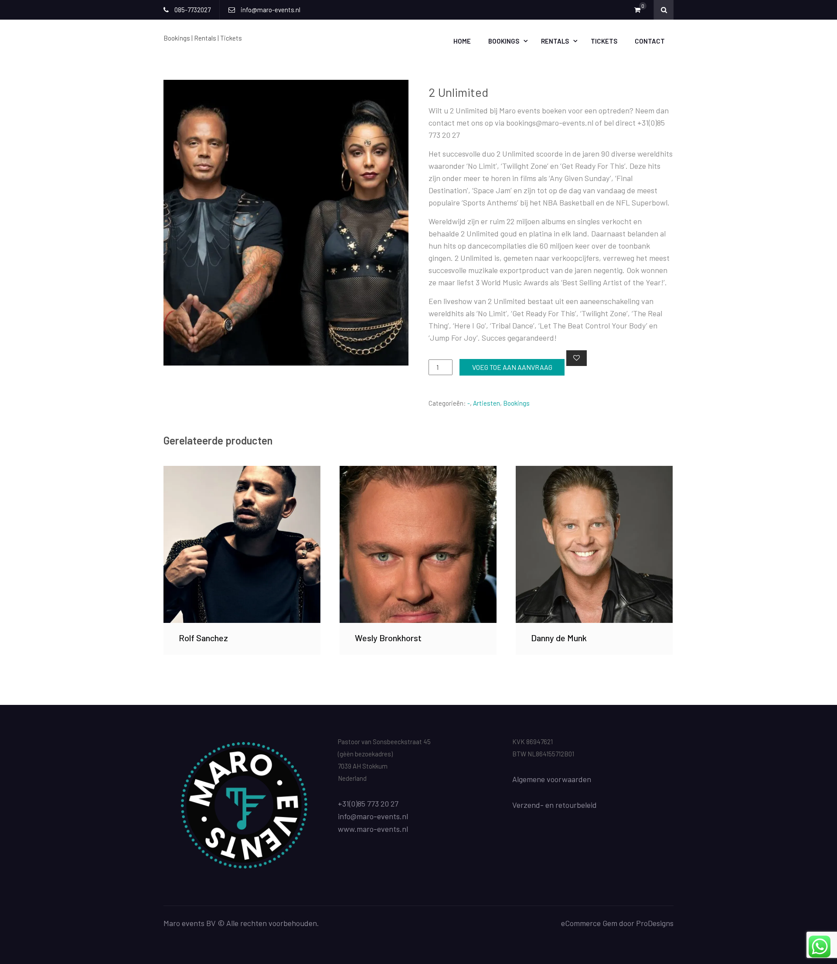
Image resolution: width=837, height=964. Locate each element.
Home (462, 41)
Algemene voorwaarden (551, 779)
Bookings (503, 41)
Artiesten (486, 403)
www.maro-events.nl (373, 829)
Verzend (526, 805)
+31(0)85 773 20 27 (368, 803)
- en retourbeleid (568, 805)
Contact (650, 41)
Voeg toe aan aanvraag (512, 367)
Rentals (555, 41)
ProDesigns (655, 923)
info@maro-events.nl (373, 816)
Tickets (604, 41)
